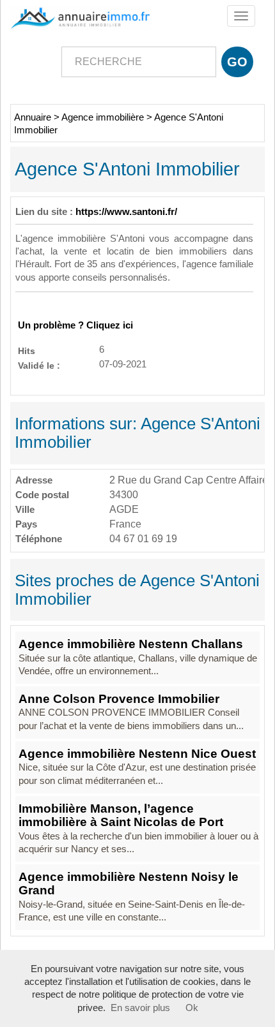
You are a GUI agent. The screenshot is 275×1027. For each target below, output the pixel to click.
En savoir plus (140, 1008)
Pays (26, 524)
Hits (26, 350)
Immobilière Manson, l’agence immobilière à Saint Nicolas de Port (121, 815)
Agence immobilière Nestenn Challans (131, 644)
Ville (25, 509)
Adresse (33, 480)
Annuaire (32, 117)
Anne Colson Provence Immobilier (119, 699)
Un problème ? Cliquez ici (75, 325)
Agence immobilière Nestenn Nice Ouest (137, 753)
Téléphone (38, 538)
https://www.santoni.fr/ (126, 212)
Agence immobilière (102, 117)
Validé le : (39, 365)
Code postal (42, 494)
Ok (191, 1008)
